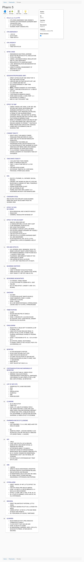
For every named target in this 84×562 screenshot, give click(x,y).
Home (5, 2)
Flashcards (12, 2)
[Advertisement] (52, 55)
